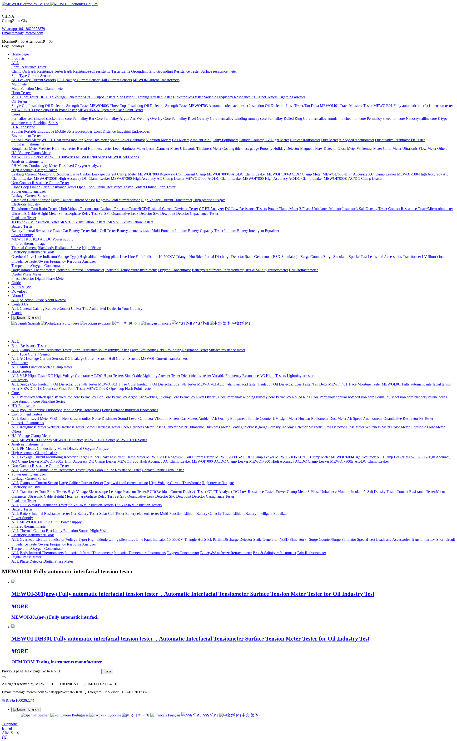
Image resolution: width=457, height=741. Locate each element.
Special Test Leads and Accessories (383, 539)
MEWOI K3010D (33, 522)
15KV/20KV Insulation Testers (138, 505)
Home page (20, 54)
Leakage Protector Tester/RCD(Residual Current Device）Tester (157, 492)
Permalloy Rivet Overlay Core (203, 397)
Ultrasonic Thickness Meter (209, 427)
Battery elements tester (142, 513)
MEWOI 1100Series (68, 440)
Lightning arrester (300, 376)
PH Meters (28, 448)
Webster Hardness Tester (65, 427)
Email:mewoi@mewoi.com (22, 33)
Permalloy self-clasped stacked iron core (50, 397)
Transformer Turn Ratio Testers (43, 492)
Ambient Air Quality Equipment (222, 418)
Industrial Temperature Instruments (140, 553)
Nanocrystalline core (429, 397)
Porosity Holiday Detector (288, 427)
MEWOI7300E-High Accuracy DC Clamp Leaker (78, 461)
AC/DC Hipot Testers (107, 376)
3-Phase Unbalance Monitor (329, 492)
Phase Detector (31, 561)
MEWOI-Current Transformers (164, 358)
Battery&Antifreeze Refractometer (226, 553)
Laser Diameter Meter (170, 427)
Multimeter (19, 363)
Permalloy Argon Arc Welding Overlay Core (145, 397)
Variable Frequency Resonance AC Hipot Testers (249, 376)
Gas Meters (189, 418)
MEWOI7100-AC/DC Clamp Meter (302, 457)
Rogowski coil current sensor (126, 483)
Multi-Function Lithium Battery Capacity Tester (196, 513)
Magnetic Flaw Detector (326, 427)
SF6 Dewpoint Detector (187, 496)
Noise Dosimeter (104, 418)
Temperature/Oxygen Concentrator (37, 548)
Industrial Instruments (27, 423)
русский (104, 323)
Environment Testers (26, 414)
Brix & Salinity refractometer (274, 553)
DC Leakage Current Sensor (86, 358)
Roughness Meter (33, 427)
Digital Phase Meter (26, 557)
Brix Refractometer (311, 553)
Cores (15, 393)
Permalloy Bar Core (96, 397)
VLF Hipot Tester (33, 376)
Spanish (34, 323)
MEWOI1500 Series (131, 440)
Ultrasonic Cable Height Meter (50, 496)
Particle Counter (260, 418)
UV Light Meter (285, 418)
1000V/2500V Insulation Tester (43, 505)
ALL (15, 63)
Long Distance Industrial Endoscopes (130, 410)
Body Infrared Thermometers (42, 553)
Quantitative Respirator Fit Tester (408, 418)
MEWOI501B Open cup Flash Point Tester (52, 388)
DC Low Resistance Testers (254, 492)
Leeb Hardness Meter (137, 427)
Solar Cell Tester (111, 513)
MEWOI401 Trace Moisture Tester (354, 384)
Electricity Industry (25, 487)
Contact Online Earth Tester (163, 470)
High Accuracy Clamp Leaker (34, 453)
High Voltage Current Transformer (175, 483)
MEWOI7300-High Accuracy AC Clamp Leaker (154, 461)
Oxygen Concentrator (183, 553)
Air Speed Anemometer (364, 418)
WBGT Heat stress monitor (70, 418)
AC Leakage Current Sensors (42, 358)
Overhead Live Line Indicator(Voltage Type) (53, 539)
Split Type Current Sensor (30, 354)
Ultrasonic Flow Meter (428, 427)
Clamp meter (62, 367)
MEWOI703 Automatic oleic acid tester (227, 384)
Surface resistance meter (227, 350)
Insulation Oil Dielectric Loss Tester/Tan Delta (292, 384)
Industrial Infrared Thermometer (89, 553)
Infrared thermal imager (29, 526)
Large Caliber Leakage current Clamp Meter (112, 457)
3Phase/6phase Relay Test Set (97, 496)
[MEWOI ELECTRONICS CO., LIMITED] (228, 4)
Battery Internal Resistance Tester (45, 513)
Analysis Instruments (27, 444)
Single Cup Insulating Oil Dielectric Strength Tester (58, 384)
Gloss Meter (355, 427)
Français (164, 323)
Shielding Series (53, 401)
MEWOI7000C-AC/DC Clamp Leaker (244, 457)
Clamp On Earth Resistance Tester (45, 350)
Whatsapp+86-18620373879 (23, 29)
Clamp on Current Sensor (39, 483)
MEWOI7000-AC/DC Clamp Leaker (220, 461)
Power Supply (22, 518)
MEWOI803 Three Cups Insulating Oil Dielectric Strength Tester (147, 384)
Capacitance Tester (220, 496)
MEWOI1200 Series (99, 440)
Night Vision (99, 531)
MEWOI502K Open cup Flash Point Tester (119, 388)
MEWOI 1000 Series (36, 440)
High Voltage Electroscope (88, 492)
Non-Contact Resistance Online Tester (40, 466)
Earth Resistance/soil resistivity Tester (100, 350)
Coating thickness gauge (249, 427)
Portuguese (70, 323)
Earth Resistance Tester (28, 346)
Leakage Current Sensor (29, 478)
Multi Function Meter (36, 367)
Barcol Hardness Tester (102, 427)
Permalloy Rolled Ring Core (297, 397)
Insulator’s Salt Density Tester (373, 492)
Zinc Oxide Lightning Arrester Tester (152, 376)
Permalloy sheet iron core (394, 397)
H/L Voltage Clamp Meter (30, 436)
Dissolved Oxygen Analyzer (88, 448)
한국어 (134, 323)
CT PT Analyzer (219, 492)
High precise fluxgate (218, 483)
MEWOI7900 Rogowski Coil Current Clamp (180, 457)
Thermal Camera (32, 531)
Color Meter (400, 427)
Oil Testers (19, 380)
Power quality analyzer (28, 474)
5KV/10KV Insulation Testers (91, 505)
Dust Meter (337, 418)
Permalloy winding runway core (251, 397)
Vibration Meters (166, 418)
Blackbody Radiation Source (67, 531)
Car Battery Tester (84, 513)
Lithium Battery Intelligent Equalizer (260, 513)
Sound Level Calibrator (135, 418)
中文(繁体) (240, 323)
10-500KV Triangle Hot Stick (189, 539)
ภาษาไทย (201, 323)
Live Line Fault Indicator (147, 539)
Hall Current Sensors (124, 358)
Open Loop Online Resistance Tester (113, 470)
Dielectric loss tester (196, 376)
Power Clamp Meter (291, 492)
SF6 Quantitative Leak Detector (144, 496)
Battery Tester (21, 509)
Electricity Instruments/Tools (32, 535)
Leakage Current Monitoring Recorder (49, 457)
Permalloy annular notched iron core (347, 397)
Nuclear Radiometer (313, 418)
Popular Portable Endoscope (41, 410)
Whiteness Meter (377, 427)
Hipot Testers (21, 371)
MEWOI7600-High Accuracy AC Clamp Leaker (367, 457)
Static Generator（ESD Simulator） (280, 539)
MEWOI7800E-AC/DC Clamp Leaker (359, 461)
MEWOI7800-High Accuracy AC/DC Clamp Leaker (289, 461)
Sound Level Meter (34, 418)
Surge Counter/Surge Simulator (332, 539)
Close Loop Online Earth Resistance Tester (52, 470)
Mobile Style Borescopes (82, 410)
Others (16, 431)
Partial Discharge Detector (232, 539)
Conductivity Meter (51, 448)
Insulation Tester (23, 501)
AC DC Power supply (65, 522)
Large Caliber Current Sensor (81, 483)
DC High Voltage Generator (69, 376)
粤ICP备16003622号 (18, 700)
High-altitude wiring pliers (107, 539)
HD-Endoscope (23, 406)
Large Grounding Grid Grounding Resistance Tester (169, 350)
